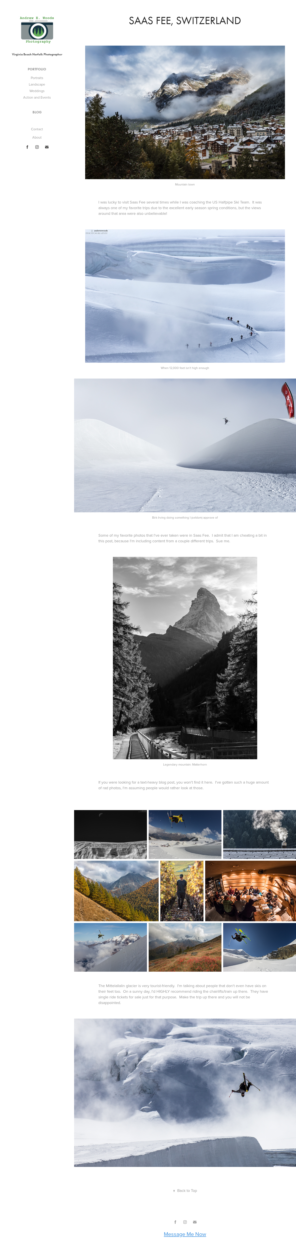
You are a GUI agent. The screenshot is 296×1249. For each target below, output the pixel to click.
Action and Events (37, 97)
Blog (37, 112)
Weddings (36, 90)
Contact (37, 129)
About (37, 137)
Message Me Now (185, 1234)
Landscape (37, 84)
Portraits (37, 77)
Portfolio (37, 69)
